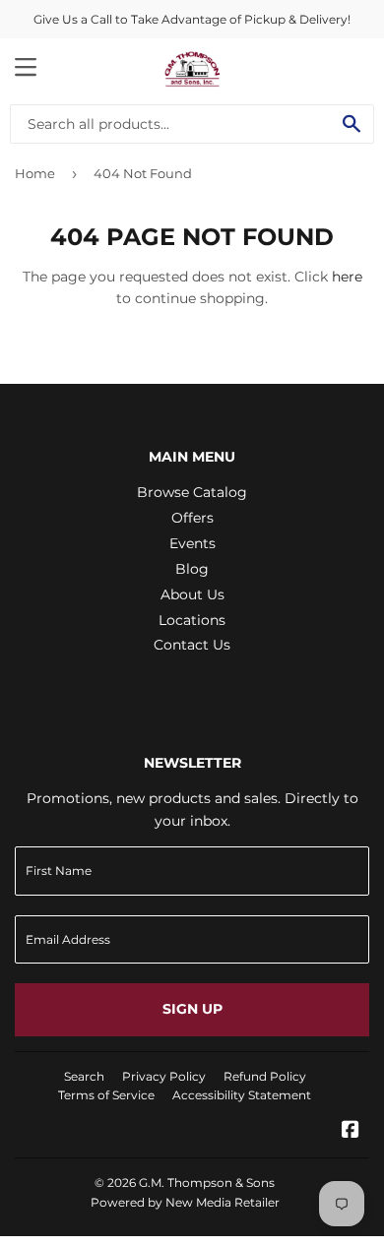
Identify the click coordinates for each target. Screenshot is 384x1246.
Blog (192, 569)
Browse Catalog (192, 492)
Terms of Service (106, 1095)
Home (35, 173)
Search (84, 1076)
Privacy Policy (164, 1076)
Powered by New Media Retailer (185, 1202)
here (347, 276)
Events (192, 543)
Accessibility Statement (241, 1095)
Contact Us (192, 645)
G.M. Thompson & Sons (207, 1182)
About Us (192, 594)
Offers (192, 518)
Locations (192, 620)
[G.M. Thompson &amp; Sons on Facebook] (350, 1132)
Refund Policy (265, 1076)
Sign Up (192, 1009)
